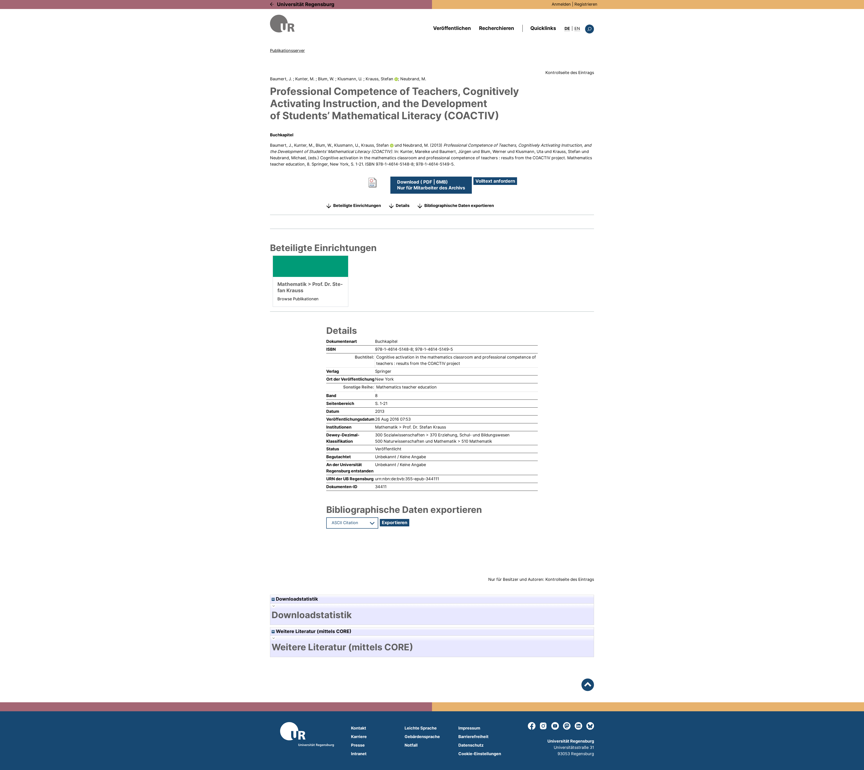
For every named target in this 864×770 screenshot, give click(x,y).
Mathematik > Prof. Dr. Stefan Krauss (410, 427)
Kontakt (358, 728)
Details (403, 205)
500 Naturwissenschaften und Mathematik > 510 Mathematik (433, 441)
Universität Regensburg (305, 4)
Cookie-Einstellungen (479, 753)
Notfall (411, 745)
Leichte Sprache (421, 728)
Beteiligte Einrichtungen (357, 205)
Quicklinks (543, 28)
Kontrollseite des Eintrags (569, 72)
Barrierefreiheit (473, 736)
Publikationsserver (287, 50)
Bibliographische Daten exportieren (459, 205)
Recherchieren (496, 28)
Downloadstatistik (296, 599)
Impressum (469, 728)
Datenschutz (471, 745)
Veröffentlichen (452, 28)
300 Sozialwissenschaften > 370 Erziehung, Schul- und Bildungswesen (442, 435)
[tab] (432, 615)
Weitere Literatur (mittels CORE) (313, 631)
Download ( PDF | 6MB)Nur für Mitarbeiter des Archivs (431, 185)
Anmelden (561, 4)
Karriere (359, 736)
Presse (358, 745)
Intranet (359, 753)
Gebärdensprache (422, 736)
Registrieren (585, 4)
